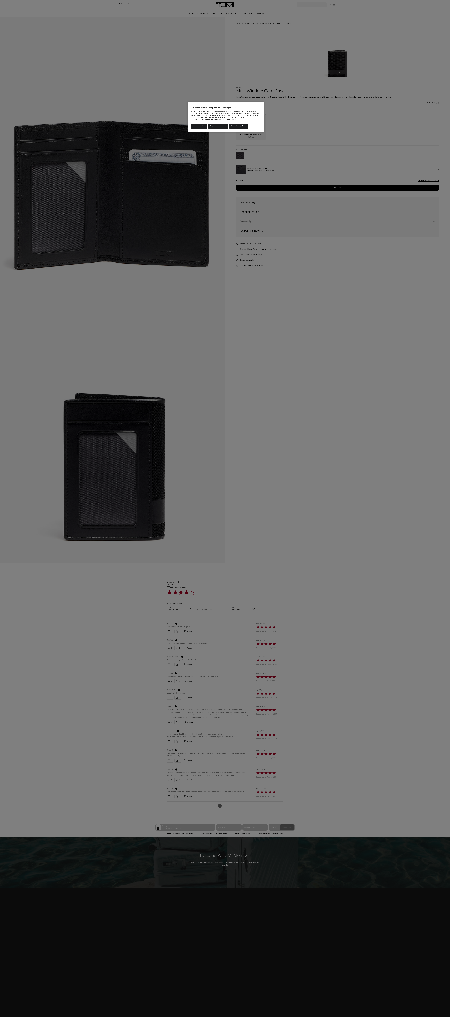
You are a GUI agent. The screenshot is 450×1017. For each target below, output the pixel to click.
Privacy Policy (215, 119)
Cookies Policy (231, 119)
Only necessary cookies (218, 126)
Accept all (199, 126)
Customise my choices (239, 126)
